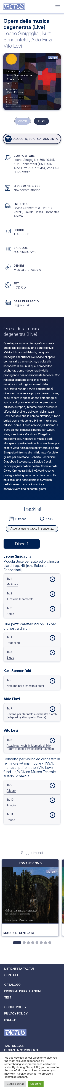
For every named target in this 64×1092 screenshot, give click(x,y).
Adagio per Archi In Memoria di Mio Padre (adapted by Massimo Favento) (30, 747)
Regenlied (13, 642)
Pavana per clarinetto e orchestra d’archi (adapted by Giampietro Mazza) (32, 716)
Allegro (11, 790)
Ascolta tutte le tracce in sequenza (32, 528)
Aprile (10, 613)
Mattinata (12, 584)
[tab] (17, 942)
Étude (10, 657)
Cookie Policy (15, 1007)
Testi (8, 997)
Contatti (11, 975)
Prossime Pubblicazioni (22, 991)
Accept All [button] (35, 1083)
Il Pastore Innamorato (20, 599)
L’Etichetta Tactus (19, 968)
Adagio (11, 805)
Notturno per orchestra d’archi (25, 685)
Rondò (11, 820)
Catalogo (12, 984)
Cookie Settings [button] (15, 1083)
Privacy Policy (16, 1013)
